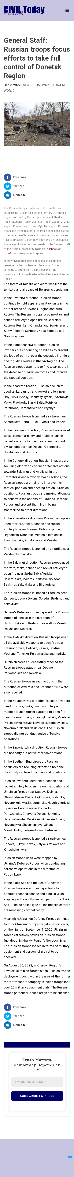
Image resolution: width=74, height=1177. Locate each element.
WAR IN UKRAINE (54, 85)
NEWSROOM (32, 85)
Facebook (51, 248)
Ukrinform (10, 253)
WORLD (9, 90)
